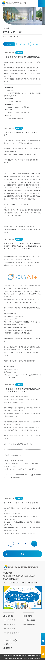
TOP (4, 37)
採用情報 (27, 616)
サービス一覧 (10, 640)
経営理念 (12, 620)
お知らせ (22, 44)
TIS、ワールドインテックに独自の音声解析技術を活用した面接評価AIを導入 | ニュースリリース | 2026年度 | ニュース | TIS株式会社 (22, 213)
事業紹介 (8, 648)
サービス (36, 44)
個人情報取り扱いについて (33, 655)
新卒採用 (31, 620)
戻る (22, 554)
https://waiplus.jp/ (11, 369)
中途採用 (31, 624)
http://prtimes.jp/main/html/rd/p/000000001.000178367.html (22, 376)
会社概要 (8, 616)
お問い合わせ (8, 655)
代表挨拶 (12, 624)
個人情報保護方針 (18, 655)
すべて (9, 44)
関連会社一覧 (14, 633)
